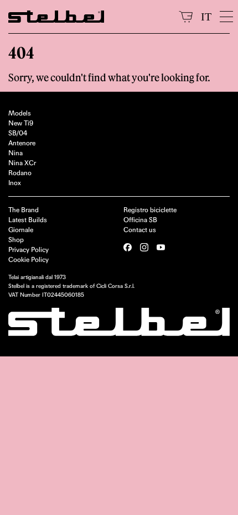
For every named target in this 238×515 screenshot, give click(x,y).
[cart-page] (186, 16)
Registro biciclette (150, 210)
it (206, 16)
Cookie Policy (28, 259)
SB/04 (17, 133)
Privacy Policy (28, 249)
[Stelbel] (89, 16)
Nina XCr (22, 163)
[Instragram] (144, 247)
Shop (16, 239)
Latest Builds (27, 220)
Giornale (20, 229)
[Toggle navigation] (225, 16)
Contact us (139, 229)
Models (19, 113)
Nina (15, 153)
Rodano (20, 173)
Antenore (21, 143)
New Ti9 (20, 123)
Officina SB (140, 220)
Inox (14, 182)
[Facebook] (127, 247)
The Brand (23, 210)
